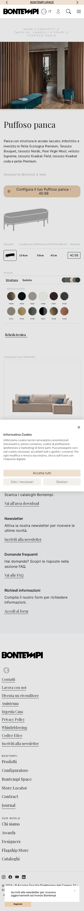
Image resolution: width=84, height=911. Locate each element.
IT (50, 11)
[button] (6, 2)
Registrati (18, 904)
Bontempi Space (42, 2)
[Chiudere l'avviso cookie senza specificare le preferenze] (79, 427)
